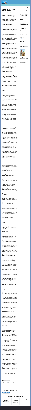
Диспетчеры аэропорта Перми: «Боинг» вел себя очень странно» (24, 14)
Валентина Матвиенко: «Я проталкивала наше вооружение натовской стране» (23, 41)
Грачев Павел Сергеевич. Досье (23, 9)
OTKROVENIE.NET (12, 2)
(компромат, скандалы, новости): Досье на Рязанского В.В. (24, 62)
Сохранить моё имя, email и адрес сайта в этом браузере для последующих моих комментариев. (10, 390)
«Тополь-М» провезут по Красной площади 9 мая (25, 399)
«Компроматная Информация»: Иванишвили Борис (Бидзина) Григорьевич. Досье (23, 19)
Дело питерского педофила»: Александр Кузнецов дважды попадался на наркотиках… (15, 400)
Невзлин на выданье (22, 45)
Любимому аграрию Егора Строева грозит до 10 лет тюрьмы (24, 57)
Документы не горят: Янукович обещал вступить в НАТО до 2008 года (6, 400)
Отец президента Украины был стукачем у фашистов (23, 23)
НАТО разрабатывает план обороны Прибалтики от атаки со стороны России (24, 35)
